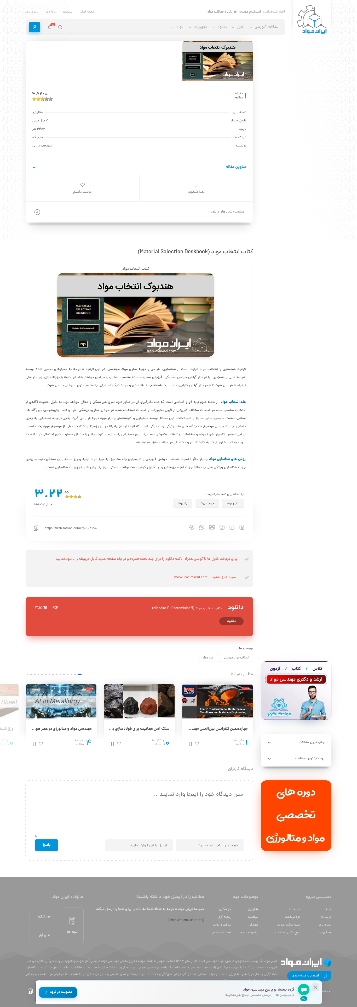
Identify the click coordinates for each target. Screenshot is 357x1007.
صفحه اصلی (87, 12)
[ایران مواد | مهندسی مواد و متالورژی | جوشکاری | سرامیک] (312, 19)
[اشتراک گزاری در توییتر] (219, 527)
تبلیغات (68, 12)
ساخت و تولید (221, 924)
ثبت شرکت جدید (288, 924)
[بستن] (315, 987)
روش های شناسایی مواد (227, 459)
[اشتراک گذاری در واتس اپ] (199, 527)
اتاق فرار (44, 935)
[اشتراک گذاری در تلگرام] (189, 527)
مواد (179, 27)
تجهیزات (200, 27)
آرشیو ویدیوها (249, 932)
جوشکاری (225, 909)
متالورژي (253, 909)
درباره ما (51, 12)
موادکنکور (44, 916)
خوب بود (207, 503)
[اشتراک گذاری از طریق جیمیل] (209, 527)
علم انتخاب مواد (233, 402)
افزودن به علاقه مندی (305, 976)
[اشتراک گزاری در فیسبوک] (239, 527)
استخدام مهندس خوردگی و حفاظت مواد (234, 11)
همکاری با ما (323, 932)
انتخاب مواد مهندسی (236, 658)
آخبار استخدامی (221, 932)
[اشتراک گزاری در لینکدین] (229, 527)
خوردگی (253, 924)
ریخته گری (224, 917)
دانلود (231, 621)
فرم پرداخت (292, 917)
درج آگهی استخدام (287, 932)
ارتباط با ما (32, 12)
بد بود (182, 503)
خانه (328, 909)
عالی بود (233, 503)
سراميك (253, 917)
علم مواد (208, 658)
